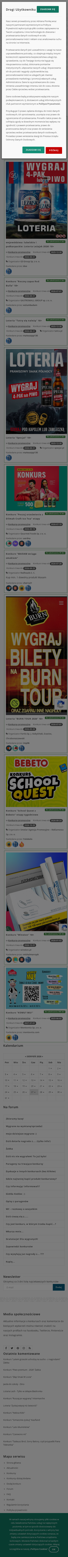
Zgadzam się (47, 9)
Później (54, 150)
